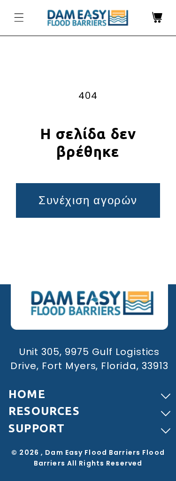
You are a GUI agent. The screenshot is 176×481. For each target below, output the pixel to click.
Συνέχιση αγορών (88, 200)
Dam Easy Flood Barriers (92, 452)
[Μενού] (18, 17)
